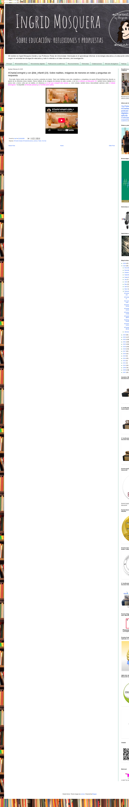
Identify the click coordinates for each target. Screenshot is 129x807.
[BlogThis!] (33, 139)
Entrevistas (85, 64)
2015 (124, 356)
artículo (124, 115)
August (126, 277)
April (125, 286)
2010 (124, 365)
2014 (124, 358)
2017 (124, 351)
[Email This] (32, 139)
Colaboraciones (97, 64)
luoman (83, 794)
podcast (36, 140)
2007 (124, 372)
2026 (124, 263)
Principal (9, 64)
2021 (124, 342)
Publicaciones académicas (56, 64)
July (125, 279)
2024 (124, 335)
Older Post (112, 145)
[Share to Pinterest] (39, 139)
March (126, 289)
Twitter (39, 140)
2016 (124, 353)
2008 (124, 370)
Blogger (94, 794)
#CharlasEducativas (21, 64)
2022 (124, 339)
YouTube (44, 140)
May (125, 284)
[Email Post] (28, 138)
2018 (124, 349)
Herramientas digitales (38, 64)
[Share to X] (35, 139)
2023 (124, 337)
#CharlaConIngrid (18, 140)
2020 (124, 344)
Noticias (123, 64)
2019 (124, 346)
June (125, 282)
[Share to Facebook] (37, 139)
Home (62, 145)
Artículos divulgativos (111, 64)
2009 (124, 367)
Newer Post (12, 145)
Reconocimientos (73, 64)
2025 (124, 266)
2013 (124, 360)
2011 (124, 363)
